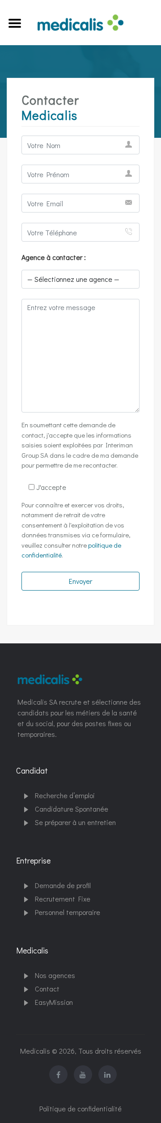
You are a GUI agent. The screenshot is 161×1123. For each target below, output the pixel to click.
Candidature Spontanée (71, 808)
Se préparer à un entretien (75, 822)
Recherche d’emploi (65, 795)
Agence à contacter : (53, 257)
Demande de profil (63, 885)
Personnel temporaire (67, 912)
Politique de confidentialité (80, 1108)
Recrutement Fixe (62, 898)
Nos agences (55, 975)
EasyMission (54, 1002)
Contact (47, 988)
